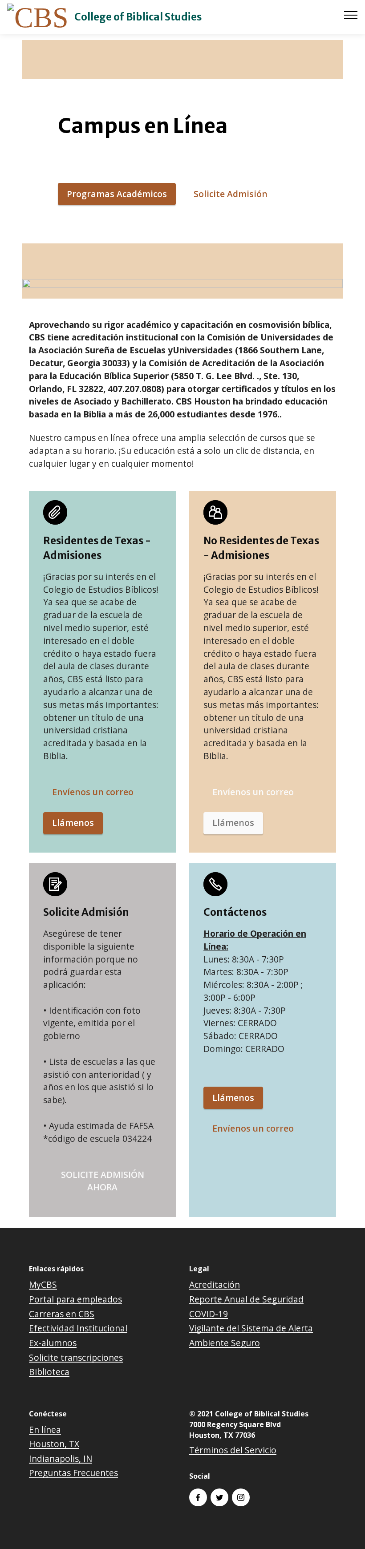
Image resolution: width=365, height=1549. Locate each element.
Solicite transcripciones (76, 1357)
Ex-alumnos (53, 1343)
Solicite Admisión (231, 194)
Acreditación (214, 1284)
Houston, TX (54, 1444)
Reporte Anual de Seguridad (246, 1299)
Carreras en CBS (61, 1314)
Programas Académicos (117, 194)
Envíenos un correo (93, 792)
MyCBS (43, 1284)
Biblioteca (49, 1372)
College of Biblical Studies (138, 17)
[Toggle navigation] (351, 15)
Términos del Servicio (232, 1450)
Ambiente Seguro (224, 1343)
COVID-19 (208, 1314)
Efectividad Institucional (78, 1328)
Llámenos (73, 823)
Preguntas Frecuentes (73, 1473)
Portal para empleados (75, 1299)
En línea (45, 1430)
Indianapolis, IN (60, 1458)
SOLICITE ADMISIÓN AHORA (102, 1181)
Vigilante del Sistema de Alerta (251, 1328)
